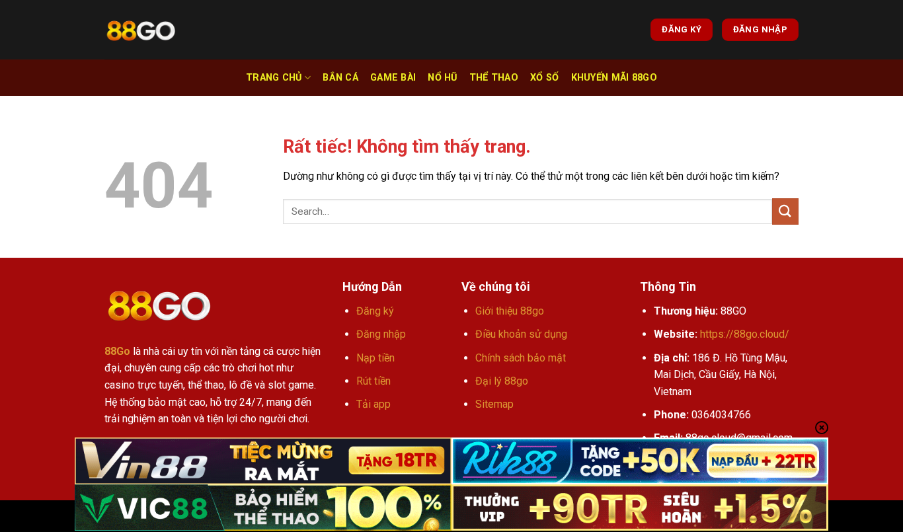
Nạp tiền (375, 358)
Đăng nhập (381, 334)
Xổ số (544, 77)
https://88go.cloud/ (744, 334)
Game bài (393, 77)
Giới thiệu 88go (509, 311)
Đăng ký (375, 311)
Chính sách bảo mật (520, 358)
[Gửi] (785, 211)
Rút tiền (373, 381)
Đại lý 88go (501, 381)
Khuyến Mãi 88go (614, 77)
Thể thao (493, 77)
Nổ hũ (442, 77)
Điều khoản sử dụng (521, 334)
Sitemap (494, 404)
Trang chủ (274, 77)
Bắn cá (340, 77)
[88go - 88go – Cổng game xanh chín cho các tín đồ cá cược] (140, 30)
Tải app (373, 404)
